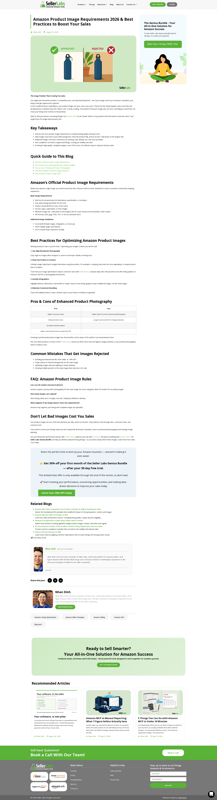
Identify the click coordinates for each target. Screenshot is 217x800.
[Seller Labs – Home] (49, 767)
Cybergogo (182, 797)
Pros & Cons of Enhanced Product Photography (52, 168)
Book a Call (173, 752)
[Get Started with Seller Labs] (163, 49)
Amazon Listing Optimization (45, 617)
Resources (101, 4)
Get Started (157, 4)
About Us (120, 4)
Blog (111, 4)
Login (172, 4)
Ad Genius (96, 437)
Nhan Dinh (37, 32)
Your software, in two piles (50, 716)
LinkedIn (48, 570)
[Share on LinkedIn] (61, 580)
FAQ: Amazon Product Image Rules (48, 174)
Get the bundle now (108, 665)
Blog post (38, 624)
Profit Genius (84, 272)
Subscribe (168, 785)
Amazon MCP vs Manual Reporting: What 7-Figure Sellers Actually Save (106, 720)
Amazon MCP (72, 116)
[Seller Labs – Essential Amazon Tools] (52, 4)
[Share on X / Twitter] (55, 580)
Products (81, 4)
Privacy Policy (114, 780)
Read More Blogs (65, 607)
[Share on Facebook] (50, 580)
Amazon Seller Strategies (75, 617)
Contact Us (130, 4)
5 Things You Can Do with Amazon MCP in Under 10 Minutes (158, 720)
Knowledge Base (76, 780)
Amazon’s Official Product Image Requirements (52, 162)
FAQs (112, 775)
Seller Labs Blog (115, 771)
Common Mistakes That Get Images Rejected (52, 171)
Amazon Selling (99, 617)
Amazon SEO (119, 617)
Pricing (91, 4)
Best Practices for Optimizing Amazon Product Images (55, 165)
